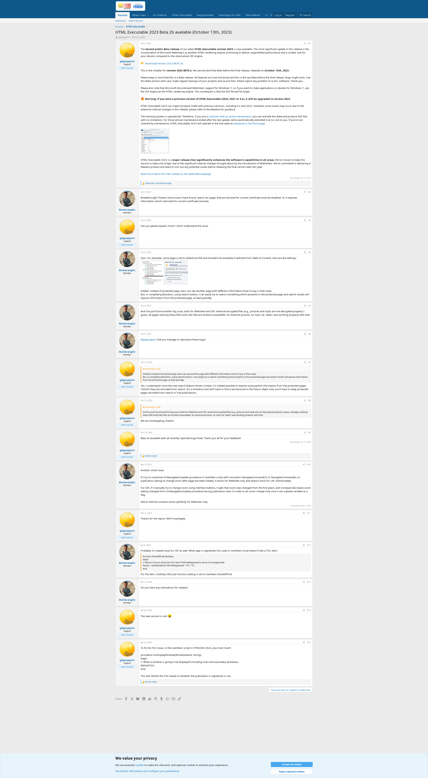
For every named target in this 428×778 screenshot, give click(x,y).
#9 (309, 432)
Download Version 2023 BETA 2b (164, 63)
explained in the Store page (249, 123)
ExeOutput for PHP (230, 15)
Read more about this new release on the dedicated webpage (176, 173)
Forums (122, 15)
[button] (148, 15)
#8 (309, 400)
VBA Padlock (253, 15)
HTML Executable (182, 15)
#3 (309, 220)
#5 (309, 305)
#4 (309, 252)
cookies (139, 765)
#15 (309, 642)
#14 (309, 610)
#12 (309, 545)
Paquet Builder (205, 15)
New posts (120, 20)
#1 (309, 43)
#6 (309, 333)
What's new (138, 15)
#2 (309, 192)
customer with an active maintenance (229, 116)
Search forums (136, 20)
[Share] (305, 43)
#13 (309, 581)
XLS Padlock (160, 15)
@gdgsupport (148, 339)
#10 (309, 464)
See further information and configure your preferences (147, 771)
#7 (309, 362)
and (158, 183)
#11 (309, 513)
